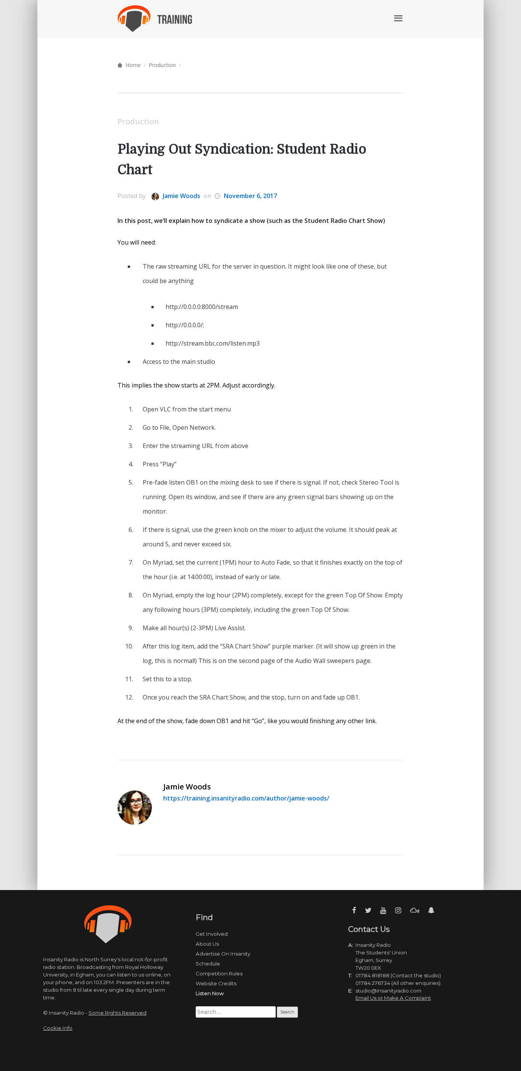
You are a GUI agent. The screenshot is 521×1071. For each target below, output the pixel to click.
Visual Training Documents (343, 18)
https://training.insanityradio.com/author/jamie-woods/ (246, 798)
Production (162, 65)
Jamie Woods (180, 196)
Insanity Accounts (268, 18)
